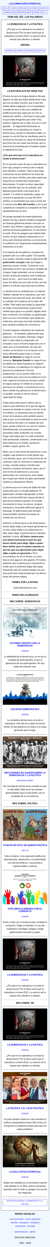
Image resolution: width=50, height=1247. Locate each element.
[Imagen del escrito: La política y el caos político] (25, 1103)
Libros (32, 1232)
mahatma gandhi (25, 781)
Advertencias (21, 1232)
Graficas (21, 51)
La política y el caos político (25, 1108)
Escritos (44, 8)
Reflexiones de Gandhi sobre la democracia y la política (25, 774)
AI (7, 8)
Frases (23, 8)
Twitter (14, 1223)
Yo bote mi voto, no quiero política (25, 845)
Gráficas (38, 12)
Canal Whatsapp (33, 1219)
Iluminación (9, 12)
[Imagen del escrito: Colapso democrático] (25, 704)
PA (3, 8)
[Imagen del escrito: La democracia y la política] (25, 970)
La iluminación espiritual (25, 4)
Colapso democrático (25, 709)
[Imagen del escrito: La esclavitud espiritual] (25, 1167)
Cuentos (14, 8)
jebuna (25, 651)
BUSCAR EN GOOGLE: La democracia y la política (25, 1202)
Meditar (20, 12)
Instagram (20, 1226)
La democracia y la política (25, 975)
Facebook (23, 1223)
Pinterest (35, 1223)
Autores (33, 8)
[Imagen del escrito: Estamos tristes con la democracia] (25, 638)
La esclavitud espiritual (25, 1172)
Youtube (31, 1226)
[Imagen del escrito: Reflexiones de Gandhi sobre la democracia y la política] (25, 768)
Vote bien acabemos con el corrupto (25, 910)
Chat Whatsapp (16, 1219)
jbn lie (25, 850)
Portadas (9, 51)
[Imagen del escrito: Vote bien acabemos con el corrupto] (25, 904)
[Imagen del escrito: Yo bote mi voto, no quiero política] (25, 840)
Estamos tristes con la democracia (25, 644)
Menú (28, 12)
